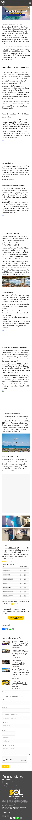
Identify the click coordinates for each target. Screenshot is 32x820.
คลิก (14, 180)
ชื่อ (3, 699)
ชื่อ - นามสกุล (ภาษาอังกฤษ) (10, 715)
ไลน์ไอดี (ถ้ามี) (6, 722)
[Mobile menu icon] (30, 3)
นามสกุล (4, 707)
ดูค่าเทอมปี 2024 (7, 561)
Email (4, 730)
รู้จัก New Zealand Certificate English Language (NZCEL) (18, 662)
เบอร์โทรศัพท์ (6, 738)
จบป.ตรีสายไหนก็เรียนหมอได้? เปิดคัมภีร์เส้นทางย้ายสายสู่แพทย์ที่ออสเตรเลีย (19, 643)
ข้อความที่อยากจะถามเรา (9, 745)
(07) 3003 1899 (6, 780)
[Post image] (6, 643)
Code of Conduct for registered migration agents (14, 807)
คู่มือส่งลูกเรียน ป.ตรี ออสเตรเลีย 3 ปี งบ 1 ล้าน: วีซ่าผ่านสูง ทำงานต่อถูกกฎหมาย (19, 652)
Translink (13, 177)
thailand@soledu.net (8, 784)
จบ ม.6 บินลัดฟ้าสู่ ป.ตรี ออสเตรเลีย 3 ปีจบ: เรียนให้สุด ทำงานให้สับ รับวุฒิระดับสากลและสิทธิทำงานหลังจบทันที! (20, 672)
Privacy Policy (5, 808)
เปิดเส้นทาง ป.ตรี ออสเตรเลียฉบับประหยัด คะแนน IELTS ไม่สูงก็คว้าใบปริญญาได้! (20, 683)
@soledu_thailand (7, 782)
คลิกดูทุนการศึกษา (14, 603)
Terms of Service (13, 808)
